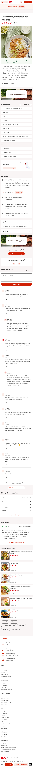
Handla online (4, 668)
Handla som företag (6, 676)
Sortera (28, 270)
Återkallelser (4, 745)
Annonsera (3, 726)
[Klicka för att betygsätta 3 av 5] (16, 263)
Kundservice (4, 740)
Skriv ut (6, 83)
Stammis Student (5, 698)
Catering (3, 672)
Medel (26, 62)
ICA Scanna (4, 685)
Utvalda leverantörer (6, 724)
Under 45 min (6, 62)
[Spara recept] (8, 552)
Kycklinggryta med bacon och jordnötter (21, 598)
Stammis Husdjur (5, 700)
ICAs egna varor (5, 711)
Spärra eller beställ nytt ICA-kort (8, 747)
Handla (3, 665)
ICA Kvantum (4, 719)
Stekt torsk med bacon (16, 575)
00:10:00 (8, 192)
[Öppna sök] (21, 2)
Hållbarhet (4, 732)
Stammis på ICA (5, 693)
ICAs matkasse (4, 670)
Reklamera (3, 743)
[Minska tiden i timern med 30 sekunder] (3, 192)
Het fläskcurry (14, 610)
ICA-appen (3, 683)
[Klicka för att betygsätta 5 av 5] (21, 263)
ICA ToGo (3, 687)
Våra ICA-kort (4, 704)
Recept (5, 11)
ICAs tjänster (4, 680)
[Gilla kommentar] (6, 299)
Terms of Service (15, 483)
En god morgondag (5, 736)
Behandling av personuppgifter (8, 749)
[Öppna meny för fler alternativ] (8, 554)
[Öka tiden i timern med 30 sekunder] (12, 192)
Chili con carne (14, 563)
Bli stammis (4, 696)
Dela (12, 83)
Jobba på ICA (4, 728)
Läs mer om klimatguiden (15, 542)
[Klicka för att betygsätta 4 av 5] (19, 263)
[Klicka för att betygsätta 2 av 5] (14, 263)
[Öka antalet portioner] (31, 105)
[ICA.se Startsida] (11, 2)
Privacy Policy (26, 482)
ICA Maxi (3, 721)
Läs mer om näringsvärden (15, 515)
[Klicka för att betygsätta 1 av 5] (11, 263)
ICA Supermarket (5, 717)
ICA (2, 708)
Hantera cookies (5, 751)
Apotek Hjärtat (4, 674)
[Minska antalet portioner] (20, 105)
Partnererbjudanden (6, 702)
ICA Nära (3, 715)
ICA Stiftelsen (4, 734)
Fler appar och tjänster (6, 689)
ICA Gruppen (4, 713)
